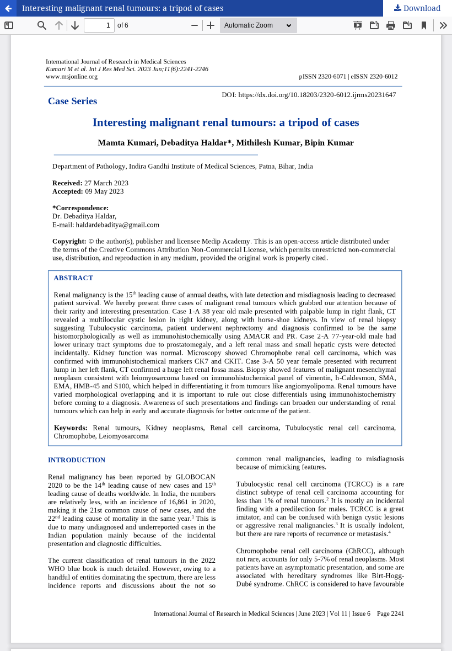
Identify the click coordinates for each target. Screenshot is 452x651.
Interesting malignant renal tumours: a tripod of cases (122, 8)
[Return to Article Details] (8, 8)
